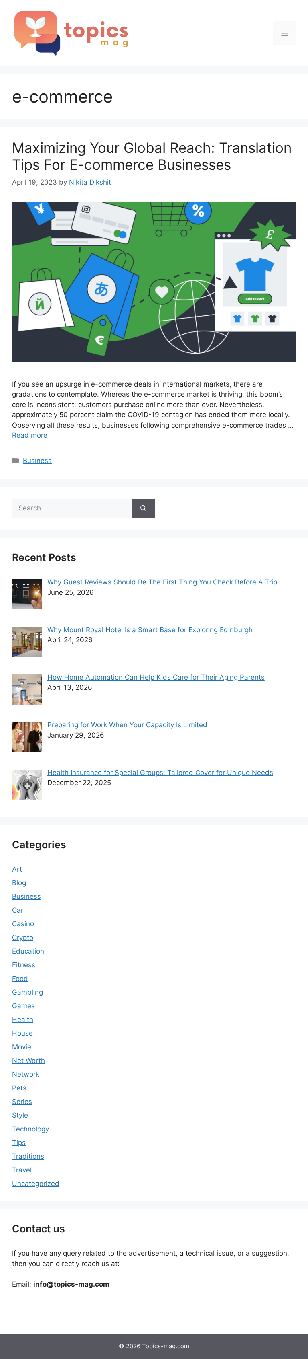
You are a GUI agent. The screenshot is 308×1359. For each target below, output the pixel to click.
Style (20, 1115)
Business (37, 460)
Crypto (22, 937)
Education (28, 951)
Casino (23, 924)
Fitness (23, 965)
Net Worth (28, 1061)
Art (17, 869)
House (22, 1033)
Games (23, 1006)
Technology (30, 1129)
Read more (29, 435)
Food (20, 979)
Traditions (28, 1156)
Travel (22, 1170)
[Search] (143, 508)
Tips (19, 1143)
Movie (21, 1047)
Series (22, 1102)
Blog (19, 883)
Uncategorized (35, 1184)
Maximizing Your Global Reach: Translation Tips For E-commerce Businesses (152, 156)
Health (22, 1020)
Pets (19, 1088)
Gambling (27, 992)
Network (25, 1074)
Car (17, 910)
